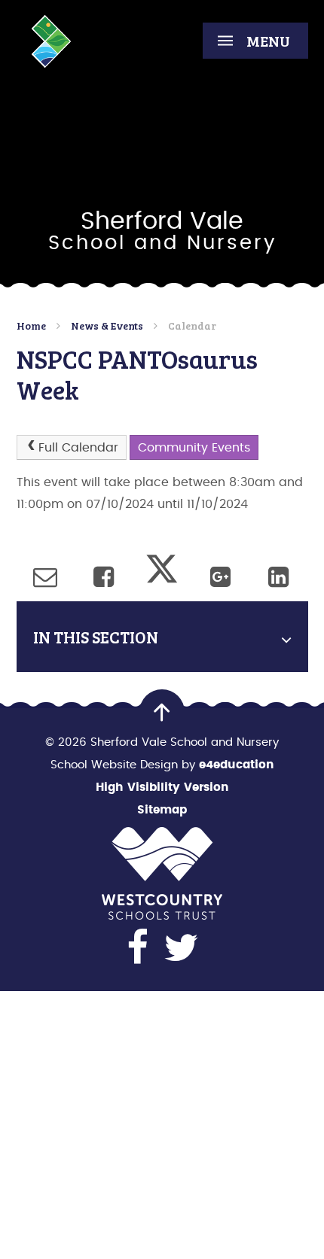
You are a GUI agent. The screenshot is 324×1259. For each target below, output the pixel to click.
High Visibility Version (162, 787)
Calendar (192, 325)
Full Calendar (78, 448)
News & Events (107, 325)
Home (31, 325)
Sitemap (162, 810)
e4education (236, 765)
